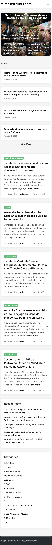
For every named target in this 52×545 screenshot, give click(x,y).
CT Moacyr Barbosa (13, 497)
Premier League (10, 256)
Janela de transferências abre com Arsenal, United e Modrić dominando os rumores (26, 166)
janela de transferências (14, 158)
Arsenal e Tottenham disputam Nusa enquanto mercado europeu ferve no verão (25, 216)
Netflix (7, 501)
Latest (4, 63)
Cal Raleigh (9, 509)
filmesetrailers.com (16, 4)
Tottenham (9, 463)
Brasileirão (9, 480)
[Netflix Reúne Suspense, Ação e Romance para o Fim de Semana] (26, 27)
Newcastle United (12, 492)
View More (26, 144)
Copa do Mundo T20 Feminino (18, 505)
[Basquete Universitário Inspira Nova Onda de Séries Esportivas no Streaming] (38, 49)
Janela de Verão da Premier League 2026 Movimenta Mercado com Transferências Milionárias (26, 264)
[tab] (4, 63)
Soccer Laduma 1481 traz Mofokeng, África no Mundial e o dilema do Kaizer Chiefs (24, 363)
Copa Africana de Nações (16, 514)
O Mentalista (10, 518)
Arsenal (8, 207)
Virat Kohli (9, 488)
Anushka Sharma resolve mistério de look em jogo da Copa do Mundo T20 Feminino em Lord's (25, 314)
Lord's (6, 522)
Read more (33, 188)
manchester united (13, 475)
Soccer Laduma (10, 354)
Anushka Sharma (11, 305)
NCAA (7, 484)
